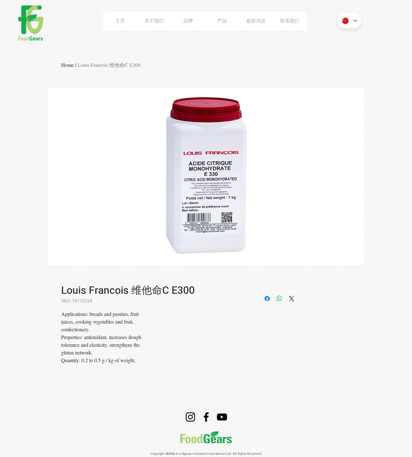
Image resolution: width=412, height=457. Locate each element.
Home (67, 64)
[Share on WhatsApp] (279, 298)
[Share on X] (291, 298)
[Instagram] (190, 417)
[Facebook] (206, 417)
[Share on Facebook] (267, 298)
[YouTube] (222, 417)
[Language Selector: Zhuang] (349, 20)
